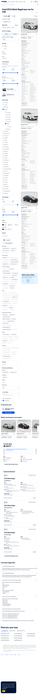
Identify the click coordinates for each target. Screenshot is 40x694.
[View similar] (34, 20)
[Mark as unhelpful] (35, 498)
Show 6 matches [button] (8, 412)
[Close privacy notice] (15, 682)
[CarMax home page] (4, 1)
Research (20, 1)
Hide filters (6, 16)
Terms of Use (4, 688)
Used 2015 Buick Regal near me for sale (21, 637)
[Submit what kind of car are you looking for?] (37, 4)
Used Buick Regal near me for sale (7, 637)
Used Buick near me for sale (6, 633)
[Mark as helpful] (33, 498)
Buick (11, 654)
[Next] (37, 25)
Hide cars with (5, 393)
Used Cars (7, 654)
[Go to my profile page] (37, 2)
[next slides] (38, 429)
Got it (4, 691)
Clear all (16, 25)
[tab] (5, 630)
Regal (15, 654)
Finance (17, 1)
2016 (19, 654)
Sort (36, 16)
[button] (4, 27)
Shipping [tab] (15, 34)
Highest (13, 68)
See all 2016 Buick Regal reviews (11, 464)
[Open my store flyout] (32, 2)
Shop (9, 1)
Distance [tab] (6, 34)
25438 (12, 37)
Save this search (28, 280)
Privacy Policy (5, 687)
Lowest (4, 68)
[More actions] (36, 38)
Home (2, 654)
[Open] (18, 395)
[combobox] (10, 395)
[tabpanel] (11, 38)
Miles (3, 38)
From (3, 386)
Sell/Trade (13, 1)
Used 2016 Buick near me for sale (7, 635)
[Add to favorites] (36, 20)
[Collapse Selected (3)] (19, 25)
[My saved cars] (34, 2)
